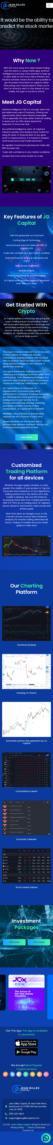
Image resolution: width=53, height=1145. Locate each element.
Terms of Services (36, 1127)
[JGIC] (26, 992)
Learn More (26, 437)
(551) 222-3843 (16, 1113)
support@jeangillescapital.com (24, 1118)
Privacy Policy (17, 1127)
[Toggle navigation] (49, 5)
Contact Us (27, 1130)
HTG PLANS (38, 942)
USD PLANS (14, 942)
